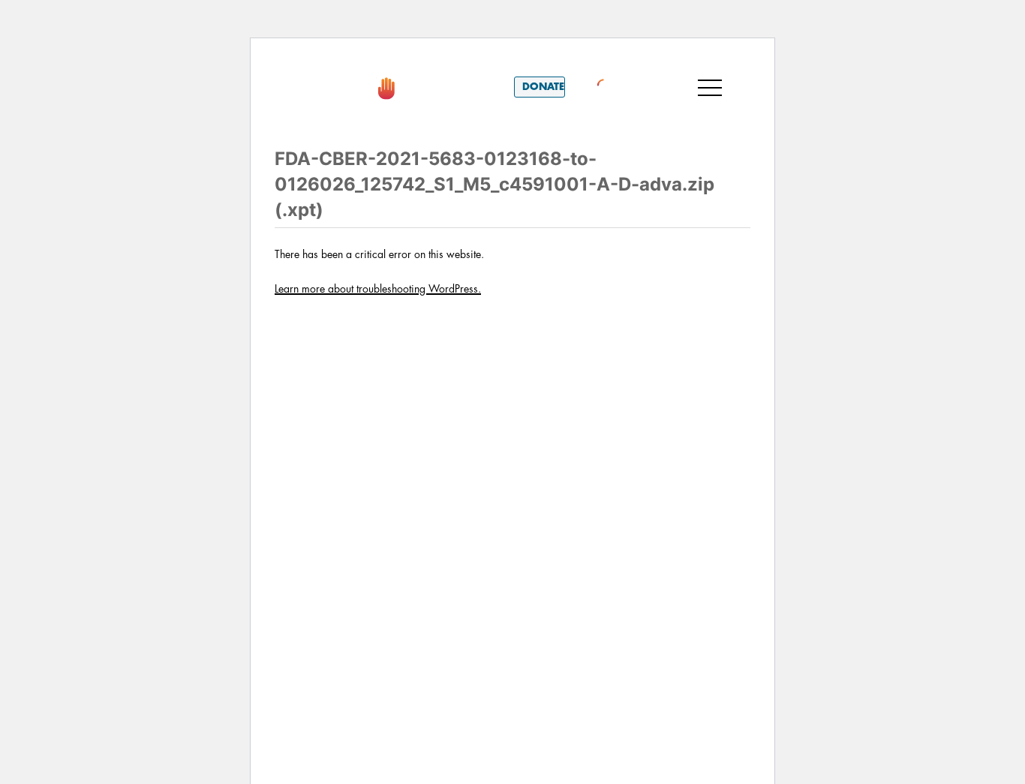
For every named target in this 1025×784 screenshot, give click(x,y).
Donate (543, 87)
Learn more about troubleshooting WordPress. (378, 289)
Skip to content (331, 59)
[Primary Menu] (709, 87)
